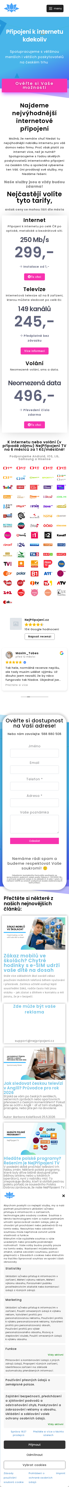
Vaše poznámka (34, 812)
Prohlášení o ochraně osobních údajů (41, 1478)
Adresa (35, 795)
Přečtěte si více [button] (17, 685)
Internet (34, 220)
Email (34, 762)
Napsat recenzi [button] (39, 636)
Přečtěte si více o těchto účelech (48, 1433)
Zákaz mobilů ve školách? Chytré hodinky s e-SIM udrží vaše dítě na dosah (32, 962)
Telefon (34, 779)
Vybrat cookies (35, 1465)
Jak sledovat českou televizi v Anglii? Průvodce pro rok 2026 (33, 1088)
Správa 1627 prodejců (18, 1433)
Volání (35, 363)
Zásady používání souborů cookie (14, 1478)
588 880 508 (51, 734)
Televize (34, 289)
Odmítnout (34, 1455)
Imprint (60, 1473)
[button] (63, 1196)
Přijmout (35, 1445)
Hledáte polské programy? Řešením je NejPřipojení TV (32, 1161)
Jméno (34, 746)
